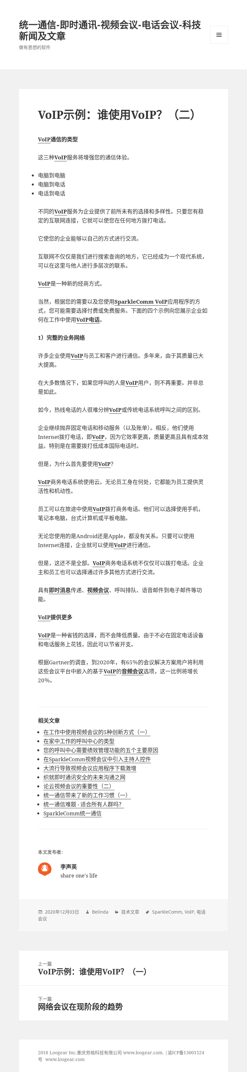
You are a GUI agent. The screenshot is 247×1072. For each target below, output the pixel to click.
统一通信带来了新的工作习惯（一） (87, 795)
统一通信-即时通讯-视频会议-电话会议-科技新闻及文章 (110, 30)
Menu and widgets (219, 43)
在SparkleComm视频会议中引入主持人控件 (97, 759)
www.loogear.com (65, 1059)
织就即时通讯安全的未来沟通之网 (84, 777)
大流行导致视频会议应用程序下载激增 (89, 768)
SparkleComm (167, 912)
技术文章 (130, 912)
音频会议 (132, 671)
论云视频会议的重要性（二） (78, 786)
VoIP (44, 139)
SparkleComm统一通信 (72, 813)
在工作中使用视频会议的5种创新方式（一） (97, 732)
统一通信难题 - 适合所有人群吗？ (83, 804)
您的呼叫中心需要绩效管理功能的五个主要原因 (100, 750)
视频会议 (98, 590)
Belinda (100, 912)
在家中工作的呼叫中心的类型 (78, 741)
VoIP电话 (88, 319)
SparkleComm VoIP (141, 301)
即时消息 (60, 590)
